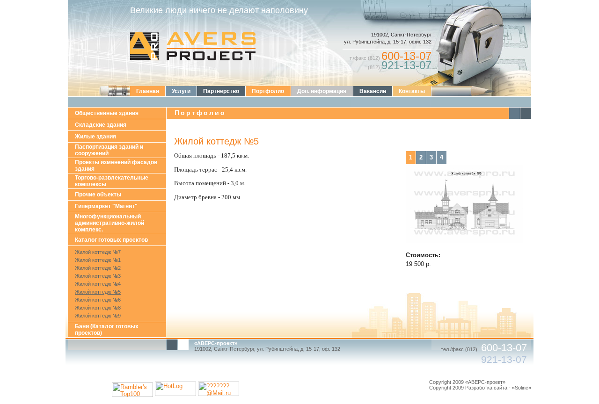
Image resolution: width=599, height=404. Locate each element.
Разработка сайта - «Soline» (498, 387)
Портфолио (268, 91)
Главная (147, 91)
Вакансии (372, 91)
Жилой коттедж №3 (98, 276)
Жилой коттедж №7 (98, 252)
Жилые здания (95, 136)
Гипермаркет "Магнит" (106, 206)
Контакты (412, 91)
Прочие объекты (98, 194)
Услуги (181, 91)
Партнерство (221, 91)
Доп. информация (321, 91)
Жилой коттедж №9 (98, 315)
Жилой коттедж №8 (98, 307)
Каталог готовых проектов (111, 240)
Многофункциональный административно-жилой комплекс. (109, 223)
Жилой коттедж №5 (98, 292)
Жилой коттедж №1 (98, 260)
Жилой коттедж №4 (98, 284)
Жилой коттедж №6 (98, 300)
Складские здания (100, 125)
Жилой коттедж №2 (98, 268)
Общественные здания (107, 113)
